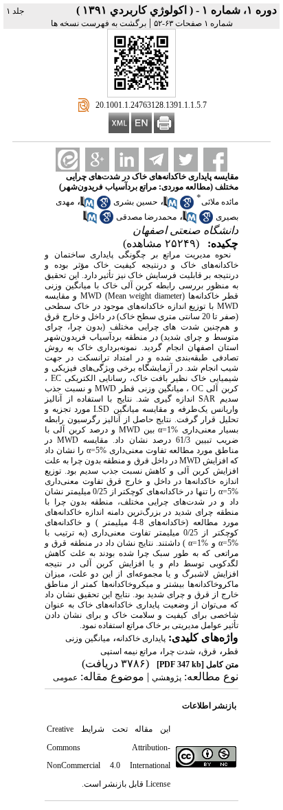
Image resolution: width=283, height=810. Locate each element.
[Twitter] (186, 160)
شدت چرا (179, 651)
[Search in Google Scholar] (187, 206)
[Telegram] (156, 160)
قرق (208, 651)
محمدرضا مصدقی (146, 217)
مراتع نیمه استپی (128, 651)
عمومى (65, 677)
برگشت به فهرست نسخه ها (98, 23)
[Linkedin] (127, 160)
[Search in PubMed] (170, 206)
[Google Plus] (97, 160)
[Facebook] (215, 160)
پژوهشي (166, 677)
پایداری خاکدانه (141, 638)
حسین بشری (135, 202)
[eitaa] (68, 160)
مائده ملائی (219, 202)
